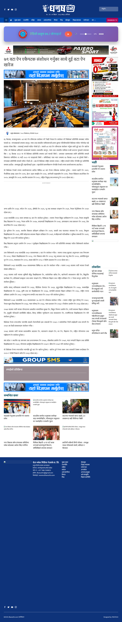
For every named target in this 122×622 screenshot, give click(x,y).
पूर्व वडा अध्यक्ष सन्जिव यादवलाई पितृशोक (98, 273)
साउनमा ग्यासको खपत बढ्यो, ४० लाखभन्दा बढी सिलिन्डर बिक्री (73, 417)
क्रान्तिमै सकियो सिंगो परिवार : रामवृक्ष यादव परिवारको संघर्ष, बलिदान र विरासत (75, 445)
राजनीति (25, 20)
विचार (56, 20)
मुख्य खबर (17, 20)
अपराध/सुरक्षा (85, 472)
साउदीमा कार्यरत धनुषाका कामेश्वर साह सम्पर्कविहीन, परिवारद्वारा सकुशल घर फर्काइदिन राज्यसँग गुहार (46, 419)
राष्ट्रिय (33, 20)
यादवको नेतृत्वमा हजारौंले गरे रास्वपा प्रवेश (16, 417)
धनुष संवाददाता (15, 133)
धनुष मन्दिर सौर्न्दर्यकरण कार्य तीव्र (99, 332)
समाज (39, 20)
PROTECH (115, 617)
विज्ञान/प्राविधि (85, 477)
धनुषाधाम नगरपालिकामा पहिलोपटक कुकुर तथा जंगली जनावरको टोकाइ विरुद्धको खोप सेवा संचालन (99, 317)
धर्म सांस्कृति (85, 474)
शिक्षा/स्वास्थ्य (77, 20)
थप (93, 20)
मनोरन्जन (86, 20)
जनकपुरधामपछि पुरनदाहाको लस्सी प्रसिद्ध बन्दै (98, 301)
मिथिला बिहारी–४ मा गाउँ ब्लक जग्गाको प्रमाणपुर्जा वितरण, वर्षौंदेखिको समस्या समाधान (43, 445)
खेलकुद (67, 20)
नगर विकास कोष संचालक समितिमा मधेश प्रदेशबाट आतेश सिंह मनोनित (16, 444)
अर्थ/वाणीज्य (47, 20)
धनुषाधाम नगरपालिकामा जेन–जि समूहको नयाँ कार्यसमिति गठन (99, 287)
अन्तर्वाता (84, 469)
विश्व (61, 20)
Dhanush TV (112, 20)
